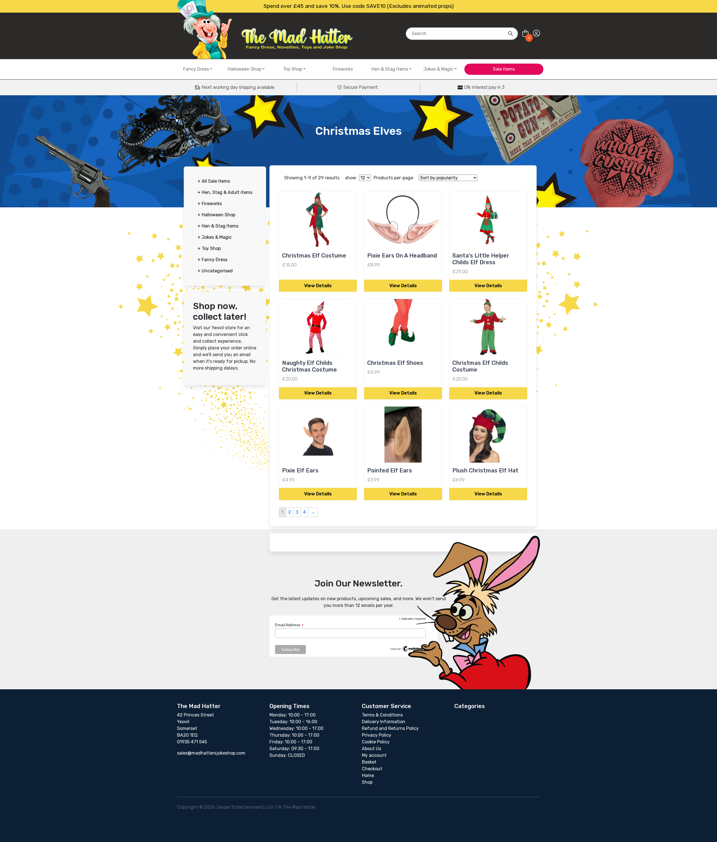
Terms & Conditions (382, 715)
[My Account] (536, 33)
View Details (318, 285)
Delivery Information (383, 721)
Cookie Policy (376, 741)
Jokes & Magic (438, 69)
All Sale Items (213, 181)
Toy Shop (292, 69)
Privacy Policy (376, 735)
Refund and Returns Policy (390, 728)
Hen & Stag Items (389, 69)
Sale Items (504, 69)
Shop (367, 782)
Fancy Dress (196, 69)
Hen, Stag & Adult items (224, 192)
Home (368, 775)
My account (374, 755)
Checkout (372, 768)
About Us (371, 748)
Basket (369, 762)
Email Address (289, 625)
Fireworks (343, 69)
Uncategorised (215, 270)
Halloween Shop (244, 69)
